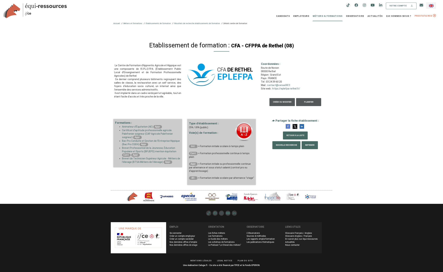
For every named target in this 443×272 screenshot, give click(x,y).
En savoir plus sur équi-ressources (301, 239)
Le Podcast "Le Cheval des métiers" (224, 245)
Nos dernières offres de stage (183, 245)
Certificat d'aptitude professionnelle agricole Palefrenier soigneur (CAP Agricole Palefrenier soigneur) (147, 134)
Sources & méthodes (256, 236)
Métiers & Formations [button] (327, 16)
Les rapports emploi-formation (261, 239)
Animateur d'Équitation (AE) (137, 126)
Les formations (215, 236)
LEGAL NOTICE (224, 261)
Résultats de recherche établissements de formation (197, 23)
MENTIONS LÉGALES (201, 261)
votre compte (398, 6)
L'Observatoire (253, 233)
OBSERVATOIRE (355, 16)
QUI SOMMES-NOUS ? (398, 16)
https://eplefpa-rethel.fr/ (286, 88)
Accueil (116, 23)
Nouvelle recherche (286, 145)
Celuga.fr (202, 265)
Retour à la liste (295, 135)
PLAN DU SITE (245, 261)
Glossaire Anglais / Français (298, 236)
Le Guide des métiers (218, 239)
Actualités (375, 16)
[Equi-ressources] (35, 8)
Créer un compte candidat (182, 239)
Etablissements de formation (158, 23)
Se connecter (176, 233)
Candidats (283, 16)
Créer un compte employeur (182, 236)
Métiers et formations (132, 23)
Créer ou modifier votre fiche (282, 103)
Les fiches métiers (216, 233)
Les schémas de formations (221, 242)
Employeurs (301, 16)
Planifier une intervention (309, 103)
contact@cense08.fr (278, 85)
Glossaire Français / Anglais (298, 233)
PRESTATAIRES (424, 16)
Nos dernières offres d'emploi (183, 242)
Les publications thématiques (260, 242)
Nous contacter (292, 245)
